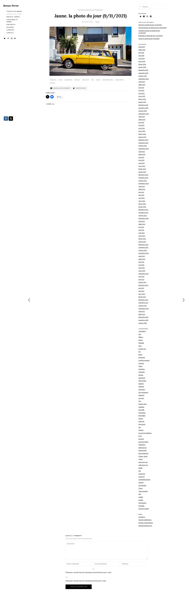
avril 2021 (141, 233)
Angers (140, 340)
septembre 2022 (143, 183)
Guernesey (141, 389)
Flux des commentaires (145, 523)
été (93, 80)
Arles (140, 346)
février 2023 (142, 169)
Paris (140, 436)
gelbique (141, 386)
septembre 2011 (143, 309)
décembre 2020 (143, 245)
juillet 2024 (141, 119)
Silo (139, 471)
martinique (141, 413)
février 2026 (142, 64)
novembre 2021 (143, 213)
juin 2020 (141, 262)
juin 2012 (141, 288)
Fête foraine (142, 381)
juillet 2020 (141, 259)
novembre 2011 (143, 303)
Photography (99, 10)
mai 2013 (141, 279)
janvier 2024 (142, 137)
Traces (140, 488)
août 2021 (141, 221)
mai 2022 (141, 195)
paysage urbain (143, 442)
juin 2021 (141, 227)
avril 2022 (141, 198)
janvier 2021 (142, 242)
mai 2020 (141, 265)
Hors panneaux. (143, 392)
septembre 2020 (143, 253)
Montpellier (141, 416)
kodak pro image (108, 80)
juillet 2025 (141, 85)
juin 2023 (141, 157)
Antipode (141, 343)
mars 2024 (141, 131)
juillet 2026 (141, 50)
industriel (141, 395)
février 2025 (142, 99)
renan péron (119, 80)
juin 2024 (141, 122)
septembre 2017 (143, 274)
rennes (140, 459)
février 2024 (142, 134)
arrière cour (142, 349)
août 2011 (141, 311)
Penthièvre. (142, 445)
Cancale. (141, 363)
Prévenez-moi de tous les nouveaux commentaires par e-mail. (89, 572)
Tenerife (141, 482)
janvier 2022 (142, 207)
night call (141, 421)
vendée (140, 497)
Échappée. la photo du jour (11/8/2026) (150, 36)
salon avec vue (143, 462)
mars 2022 (141, 201)
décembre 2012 (143, 285)
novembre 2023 (143, 143)
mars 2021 (141, 236)
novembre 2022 (143, 178)
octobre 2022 (142, 181)
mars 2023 (141, 166)
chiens (140, 366)
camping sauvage (144, 360)
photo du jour (90, 10)
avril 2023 (141, 163)
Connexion (141, 517)
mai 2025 (141, 90)
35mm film (53, 80)
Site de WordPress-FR (145, 526)
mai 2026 (141, 56)
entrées (140, 375)
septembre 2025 (143, 79)
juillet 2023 (141, 154)
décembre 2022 (143, 175)
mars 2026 (141, 61)
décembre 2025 (143, 70)
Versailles (141, 506)
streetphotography (144, 480)
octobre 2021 (142, 215)
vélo (139, 494)
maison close (142, 404)
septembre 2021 (143, 218)
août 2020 (141, 256)
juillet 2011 (141, 314)
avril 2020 (141, 268)
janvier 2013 (142, 282)
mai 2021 (141, 230)
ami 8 (60, 80)
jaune (98, 80)
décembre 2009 (143, 317)
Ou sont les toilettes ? (145, 433)
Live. (139, 401)
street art (141, 477)
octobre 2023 (142, 146)
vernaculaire (142, 503)
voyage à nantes (143, 509)
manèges (141, 407)
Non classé (81, 10)
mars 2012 (141, 294)
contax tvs (85, 80)
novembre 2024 (143, 108)
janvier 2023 (142, 172)
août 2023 (141, 152)
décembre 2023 (143, 140)
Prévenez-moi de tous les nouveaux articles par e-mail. (86, 581)
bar (139, 352)
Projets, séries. (143, 456)
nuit (139, 427)
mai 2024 (141, 125)
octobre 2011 (142, 306)
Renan (97, 22)
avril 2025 (141, 93)
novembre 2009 (143, 320)
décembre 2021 (143, 210)
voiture (52, 83)
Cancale (77, 80)
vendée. (140, 500)
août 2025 (141, 82)
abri (139, 334)
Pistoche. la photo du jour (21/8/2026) (150, 25)
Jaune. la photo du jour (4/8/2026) (149, 39)
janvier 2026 (142, 67)
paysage (141, 439)
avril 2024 (141, 128)
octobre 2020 (142, 250)
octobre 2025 (142, 76)
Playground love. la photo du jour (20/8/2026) (152, 28)
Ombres (141, 430)
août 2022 (141, 186)
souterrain (141, 474)
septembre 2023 (143, 149)
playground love (143, 453)
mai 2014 (141, 276)
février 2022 (142, 204)
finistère (141, 384)
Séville (140, 468)
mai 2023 (141, 160)
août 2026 (141, 47)
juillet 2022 (141, 189)
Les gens (141, 398)
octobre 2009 (142, 323)
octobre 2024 (142, 111)
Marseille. (141, 410)
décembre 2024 (143, 105)
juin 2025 (141, 88)
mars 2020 (141, 271)
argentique (68, 80)
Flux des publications (144, 520)
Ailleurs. (140, 337)
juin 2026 (141, 53)
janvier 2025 (142, 102)
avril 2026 (141, 58)
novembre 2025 (143, 73)
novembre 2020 (143, 247)
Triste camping (143, 491)
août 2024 (141, 117)
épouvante (141, 378)
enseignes (141, 369)
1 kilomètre (142, 331)
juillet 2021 (141, 224)
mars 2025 (141, 96)
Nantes (140, 418)
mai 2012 (141, 291)
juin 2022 (141, 192)
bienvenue (141, 357)
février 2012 (142, 297)
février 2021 (142, 239)
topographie (142, 485)
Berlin (140, 355)
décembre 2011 (143, 300)
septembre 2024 (143, 114)
